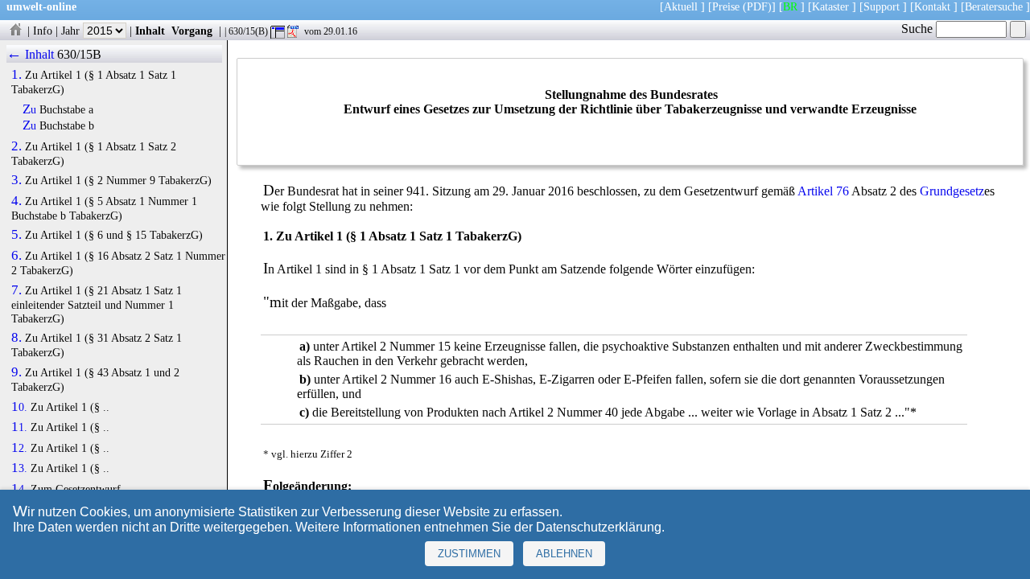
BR (790, 6)
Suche (918, 28)
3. (16, 180)
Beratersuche (994, 6)
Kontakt (932, 6)
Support (881, 6)
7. (16, 290)
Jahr (72, 30)
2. (16, 146)
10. (19, 406)
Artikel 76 (823, 191)
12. (19, 447)
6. (16, 255)
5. (16, 234)
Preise (726, 6)
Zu (29, 109)
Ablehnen (564, 554)
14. (19, 488)
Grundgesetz (952, 191)
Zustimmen (469, 554)
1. (16, 74)
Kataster (830, 6)
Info (42, 30)
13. (19, 468)
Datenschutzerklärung (598, 527)
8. (16, 337)
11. (19, 427)
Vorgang (192, 30)
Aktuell (681, 6)
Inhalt (150, 30)
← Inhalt (30, 54)
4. (16, 201)
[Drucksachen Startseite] (15, 30)
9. (16, 372)
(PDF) (757, 6)
